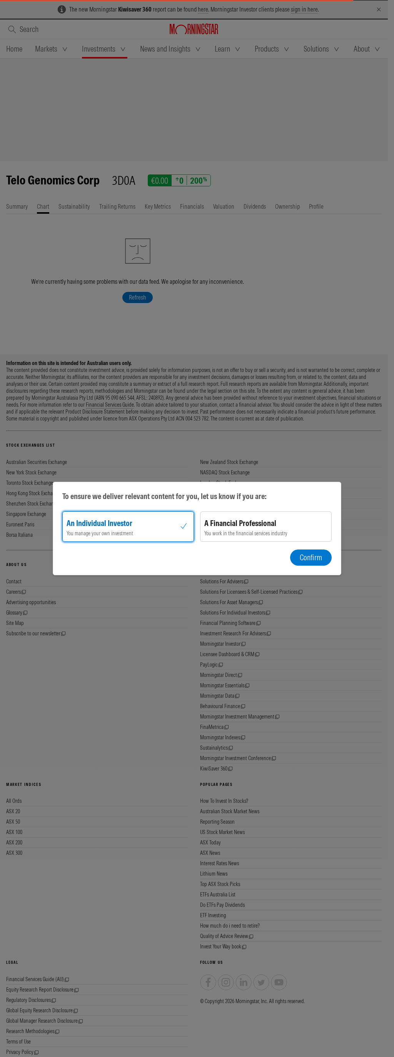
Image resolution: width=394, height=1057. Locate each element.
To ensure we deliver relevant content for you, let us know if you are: (164, 496)
